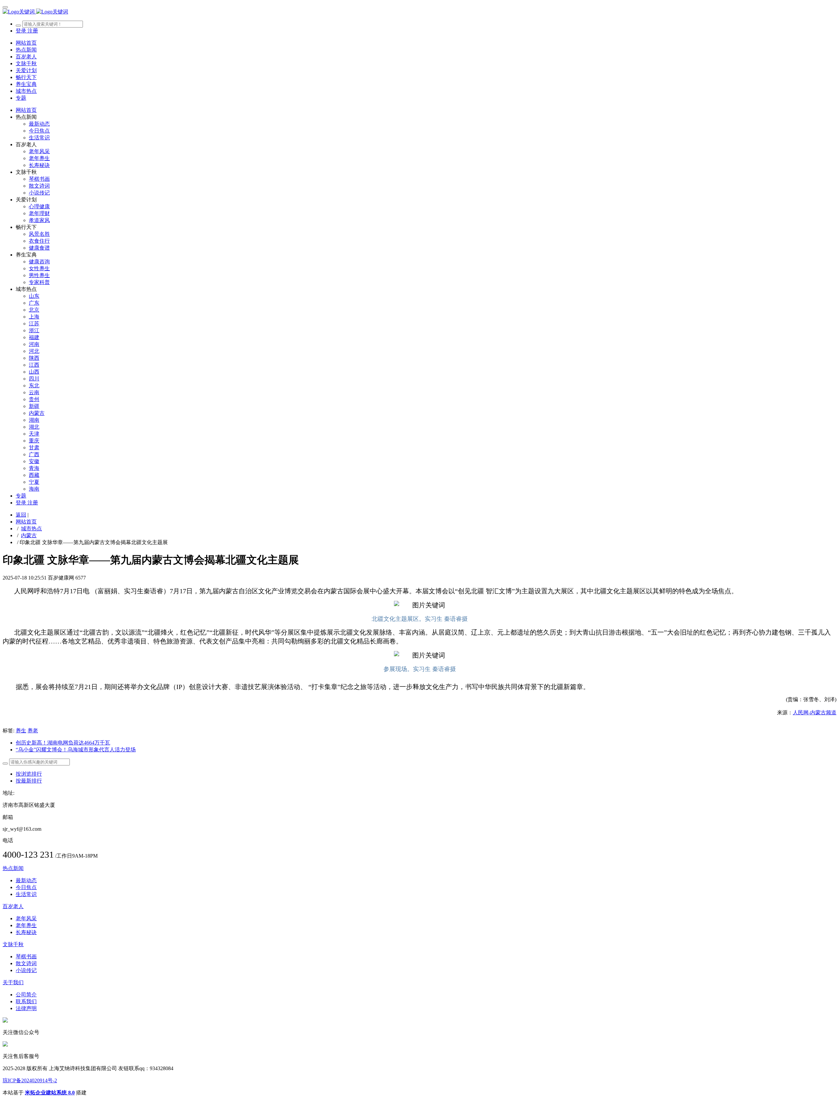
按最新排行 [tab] (29, 781)
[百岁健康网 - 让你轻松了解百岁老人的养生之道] (419, 12)
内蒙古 (29, 535)
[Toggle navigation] (5, 7)
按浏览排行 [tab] (29, 774)
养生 (21, 730)
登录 (22, 30)
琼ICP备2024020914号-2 (30, 1080)
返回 (21, 515)
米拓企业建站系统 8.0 (50, 1092)
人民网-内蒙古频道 (814, 712)
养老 (33, 730)
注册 (33, 30)
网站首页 (26, 43)
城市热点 (31, 528)
